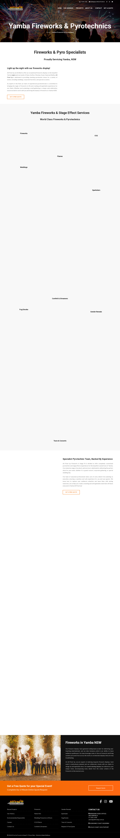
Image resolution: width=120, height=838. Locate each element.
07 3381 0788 (92, 817)
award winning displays (94, 766)
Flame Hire (37, 813)
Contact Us (10, 826)
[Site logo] (16, 8)
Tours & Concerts (60, 441)
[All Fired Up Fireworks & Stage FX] (16, 802)
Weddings (23, 167)
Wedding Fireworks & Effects (43, 818)
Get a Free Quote (15, 97)
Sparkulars (96, 190)
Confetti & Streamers (60, 298)
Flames (60, 156)
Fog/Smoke (23, 309)
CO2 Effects (38, 822)
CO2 (96, 136)
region (14, 75)
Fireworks (23, 133)
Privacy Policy (31, 835)
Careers (9, 822)
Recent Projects (12, 809)
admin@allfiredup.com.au (96, 819)
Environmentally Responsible (16, 818)
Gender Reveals (96, 312)
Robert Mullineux (46, 835)
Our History (10, 813)
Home (48, 32)
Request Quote (100, 788)
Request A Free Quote (68, 826)
